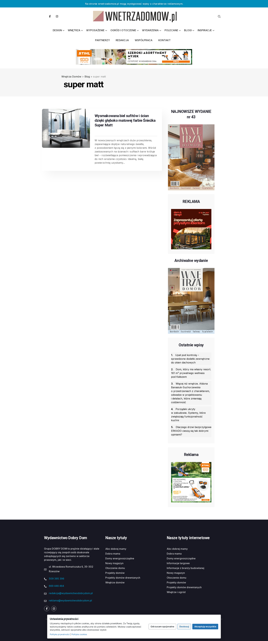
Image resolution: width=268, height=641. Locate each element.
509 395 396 (56, 578)
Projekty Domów (115, 572)
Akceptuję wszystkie (205, 626)
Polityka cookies (79, 634)
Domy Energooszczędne (119, 558)
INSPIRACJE (205, 30)
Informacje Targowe (178, 563)
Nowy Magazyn (114, 563)
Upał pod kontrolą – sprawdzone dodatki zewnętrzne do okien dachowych (190, 358)
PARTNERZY (102, 40)
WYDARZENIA (150, 30)
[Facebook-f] (49, 16)
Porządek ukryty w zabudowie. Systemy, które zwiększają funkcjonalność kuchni (188, 415)
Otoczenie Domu (115, 568)
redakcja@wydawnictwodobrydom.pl (71, 593)
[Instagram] (57, 16)
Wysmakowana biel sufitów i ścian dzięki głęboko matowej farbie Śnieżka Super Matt (125, 120)
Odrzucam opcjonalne (162, 626)
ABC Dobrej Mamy (115, 548)
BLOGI (188, 30)
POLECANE (171, 30)
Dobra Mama (112, 553)
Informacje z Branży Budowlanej (185, 568)
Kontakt (164, 40)
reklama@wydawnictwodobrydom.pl (70, 600)
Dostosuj (184, 626)
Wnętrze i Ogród (176, 592)
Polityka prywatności (60, 634)
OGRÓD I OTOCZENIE (123, 30)
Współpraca (143, 40)
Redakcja (122, 40)
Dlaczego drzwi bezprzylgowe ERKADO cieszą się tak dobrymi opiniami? (191, 431)
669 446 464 (56, 585)
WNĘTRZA (74, 30)
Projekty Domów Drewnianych (122, 577)
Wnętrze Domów (115, 582)
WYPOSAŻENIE (95, 30)
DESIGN (57, 30)
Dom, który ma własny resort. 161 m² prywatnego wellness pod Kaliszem (191, 373)
